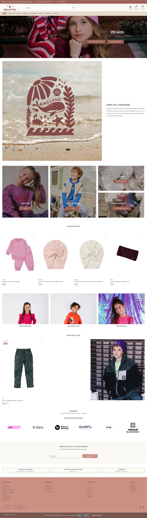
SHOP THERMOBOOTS (121, 208)
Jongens (25, 13)
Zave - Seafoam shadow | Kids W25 (12, 400)
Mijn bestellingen (49, 487)
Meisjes (19, 13)
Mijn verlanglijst (48, 492)
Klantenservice (5, 500)
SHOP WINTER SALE (49, 41)
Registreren (48, 485)
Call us (8, 507)
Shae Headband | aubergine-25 (120, 281)
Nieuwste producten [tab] (73, 226)
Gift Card (54, 13)
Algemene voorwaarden (8, 492)
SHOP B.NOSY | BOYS (73, 326)
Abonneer (90, 456)
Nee (86, 515)
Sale (4, 13)
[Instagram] (143, 507)
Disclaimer (4, 494)
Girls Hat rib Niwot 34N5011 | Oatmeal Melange (88, 281)
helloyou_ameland (81, 413)
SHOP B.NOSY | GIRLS (25, 326)
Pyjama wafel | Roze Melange (11, 281)
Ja (79, 515)
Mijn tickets (47, 490)
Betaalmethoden (6, 498)
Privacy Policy (5, 496)
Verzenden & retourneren (8, 490)
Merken (48, 13)
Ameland (41, 13)
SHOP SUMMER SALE (31, 41)
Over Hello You (5, 485)
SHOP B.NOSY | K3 (122, 326)
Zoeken (73, 8)
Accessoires (33, 13)
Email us (21, 507)
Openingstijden (6, 487)
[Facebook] (140, 507)
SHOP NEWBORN (121, 181)
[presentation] (3, 255)
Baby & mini (11, 13)
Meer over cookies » (97, 515)
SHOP (25, 208)
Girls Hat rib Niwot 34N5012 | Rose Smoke (50, 281)
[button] (71, 55)
